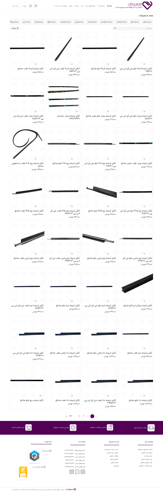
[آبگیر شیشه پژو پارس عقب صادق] (27, 239)
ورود (24, 6)
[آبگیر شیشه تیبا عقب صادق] (136, 334)
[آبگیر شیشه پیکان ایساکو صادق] (136, 286)
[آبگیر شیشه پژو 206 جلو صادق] (63, 144)
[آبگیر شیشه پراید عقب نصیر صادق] (136, 144)
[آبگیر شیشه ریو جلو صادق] (27, 381)
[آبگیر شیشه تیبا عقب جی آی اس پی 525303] (27, 286)
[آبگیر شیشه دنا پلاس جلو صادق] (99, 334)
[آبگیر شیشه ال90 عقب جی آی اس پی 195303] (63, 49)
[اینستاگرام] (83, 472)
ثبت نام (15, 6)
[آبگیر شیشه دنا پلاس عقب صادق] (63, 334)
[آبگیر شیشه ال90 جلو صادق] (99, 49)
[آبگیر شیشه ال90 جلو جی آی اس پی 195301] (136, 49)
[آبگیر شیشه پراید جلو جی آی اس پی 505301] (136, 97)
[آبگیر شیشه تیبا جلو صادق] (63, 286)
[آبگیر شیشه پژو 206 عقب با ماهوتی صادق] (27, 144)
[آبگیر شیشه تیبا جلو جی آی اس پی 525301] (99, 286)
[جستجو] (115, 28)
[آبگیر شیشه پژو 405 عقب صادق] (27, 191)
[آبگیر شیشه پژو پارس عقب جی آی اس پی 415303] (63, 239)
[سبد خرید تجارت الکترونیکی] (36, 6)
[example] (77, 472)
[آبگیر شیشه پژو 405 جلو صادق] (99, 191)
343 (70, 416)
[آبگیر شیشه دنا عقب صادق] (63, 381)
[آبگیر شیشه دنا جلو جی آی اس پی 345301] (27, 334)
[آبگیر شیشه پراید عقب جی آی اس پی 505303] (27, 97)
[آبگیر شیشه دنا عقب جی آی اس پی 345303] (99, 381)
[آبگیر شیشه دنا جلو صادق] (136, 381)
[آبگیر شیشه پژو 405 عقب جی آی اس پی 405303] (63, 191)
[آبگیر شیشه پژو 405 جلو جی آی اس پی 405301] (136, 191)
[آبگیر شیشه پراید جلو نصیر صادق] (99, 97)
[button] (30, 6)
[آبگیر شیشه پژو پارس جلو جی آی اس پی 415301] (136, 239)
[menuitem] (109, 6)
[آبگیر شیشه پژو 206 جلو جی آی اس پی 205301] (99, 144)
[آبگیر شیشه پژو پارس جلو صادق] (99, 239)
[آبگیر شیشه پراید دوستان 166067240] (63, 97)
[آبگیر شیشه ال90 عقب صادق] (27, 49)
